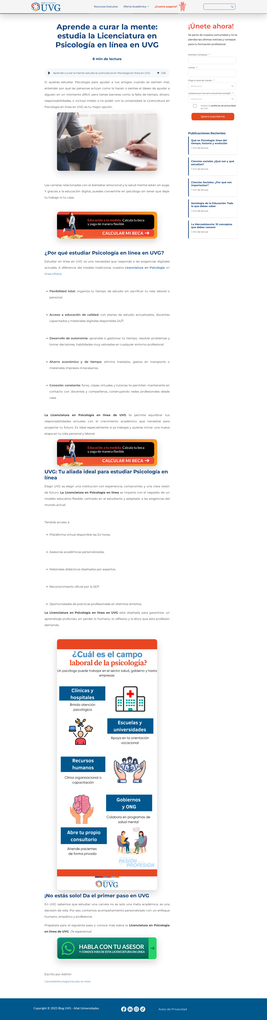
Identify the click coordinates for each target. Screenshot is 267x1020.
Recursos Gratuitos (106, 6)
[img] (158, 73)
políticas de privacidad (223, 105)
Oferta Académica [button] (135, 6)
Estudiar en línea (80, 981)
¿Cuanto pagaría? (166, 6)
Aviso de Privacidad (173, 1009)
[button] (49, 73)
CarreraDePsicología (56, 981)
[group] (107, 73)
